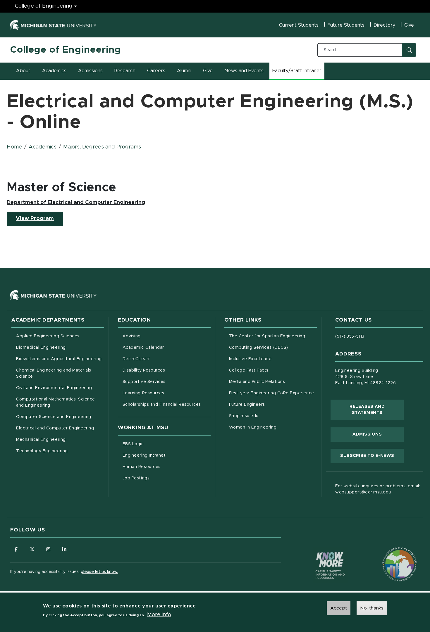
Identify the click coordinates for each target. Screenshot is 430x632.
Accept (338, 608)
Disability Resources (167, 370)
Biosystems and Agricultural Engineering (60, 359)
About (23, 70)
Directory (384, 25)
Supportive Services (167, 381)
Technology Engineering (42, 451)
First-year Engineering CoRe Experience (271, 393)
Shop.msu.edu (268, 416)
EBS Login (158, 444)
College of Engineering (44, 6)
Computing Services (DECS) (273, 347)
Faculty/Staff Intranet (298, 72)
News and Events (244, 70)
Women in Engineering (253, 427)
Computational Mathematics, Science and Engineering (57, 402)
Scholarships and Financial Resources (162, 405)
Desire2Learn (161, 359)
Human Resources (166, 466)
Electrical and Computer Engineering (55, 428)
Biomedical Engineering (41, 348)
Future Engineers (247, 405)
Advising (132, 336)
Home (14, 147)
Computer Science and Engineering (53, 417)
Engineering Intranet (167, 455)
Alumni (184, 70)
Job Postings (160, 478)
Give (409, 25)
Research (124, 70)
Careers (156, 70)
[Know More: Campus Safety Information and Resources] (319, 553)
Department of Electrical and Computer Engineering (76, 202)
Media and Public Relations (257, 382)
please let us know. (99, 572)
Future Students (346, 25)
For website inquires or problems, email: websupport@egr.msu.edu (377, 489)
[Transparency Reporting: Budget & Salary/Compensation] (388, 553)
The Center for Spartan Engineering (273, 336)
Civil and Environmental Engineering (54, 388)
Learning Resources (167, 393)
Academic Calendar (167, 347)
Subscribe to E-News (372, 455)
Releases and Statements (377, 410)
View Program (39, 218)
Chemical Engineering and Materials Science (53, 373)
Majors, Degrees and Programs (102, 147)
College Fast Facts (273, 370)
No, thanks (371, 608)
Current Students (299, 25)
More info (159, 614)
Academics (54, 70)
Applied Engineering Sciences (48, 336)
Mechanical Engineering (41, 440)
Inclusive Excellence (250, 359)
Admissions (90, 70)
